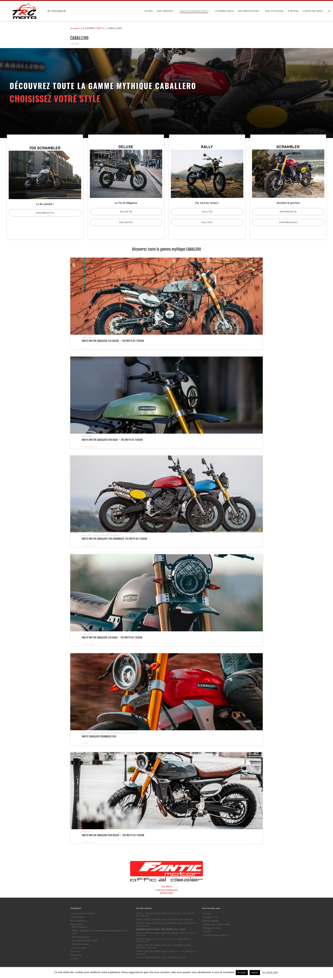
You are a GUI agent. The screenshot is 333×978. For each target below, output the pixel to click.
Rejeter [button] (255, 972)
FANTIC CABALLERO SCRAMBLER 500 (99, 736)
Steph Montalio (89, 446)
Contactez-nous (210, 917)
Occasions (75, 951)
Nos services (76, 924)
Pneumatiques (79, 948)
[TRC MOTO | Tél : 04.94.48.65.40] (24, 11)
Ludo (86, 347)
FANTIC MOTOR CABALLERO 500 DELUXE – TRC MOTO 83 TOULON (113, 835)
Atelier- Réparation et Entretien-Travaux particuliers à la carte (99, 931)
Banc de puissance (81, 937)
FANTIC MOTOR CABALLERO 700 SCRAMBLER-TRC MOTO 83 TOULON (114, 538)
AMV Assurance (79, 927)
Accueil (74, 28)
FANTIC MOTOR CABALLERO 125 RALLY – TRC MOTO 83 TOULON (112, 637)
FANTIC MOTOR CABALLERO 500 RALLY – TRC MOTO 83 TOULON (112, 439)
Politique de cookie (211, 928)
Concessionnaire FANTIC (82, 913)
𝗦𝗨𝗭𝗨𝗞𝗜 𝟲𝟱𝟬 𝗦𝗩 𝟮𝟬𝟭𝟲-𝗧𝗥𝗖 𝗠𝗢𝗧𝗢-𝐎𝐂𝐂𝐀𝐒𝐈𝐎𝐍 (161, 929)
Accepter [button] (242, 972)
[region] (166, 145)
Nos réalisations (78, 921)
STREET (74, 959)
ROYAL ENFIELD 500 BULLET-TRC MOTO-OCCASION (164, 919)
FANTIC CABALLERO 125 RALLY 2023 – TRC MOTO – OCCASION (163, 940)
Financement (76, 917)
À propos (206, 913)
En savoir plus (270, 972)
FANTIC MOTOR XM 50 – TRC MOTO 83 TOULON (161, 957)
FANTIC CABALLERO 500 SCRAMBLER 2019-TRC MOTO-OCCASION (166, 924)
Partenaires (76, 955)
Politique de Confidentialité (215, 924)
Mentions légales (210, 921)
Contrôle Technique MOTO (85, 940)
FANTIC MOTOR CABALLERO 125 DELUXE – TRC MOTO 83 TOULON (113, 340)
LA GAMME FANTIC (93, 28)
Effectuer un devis (81, 944)
